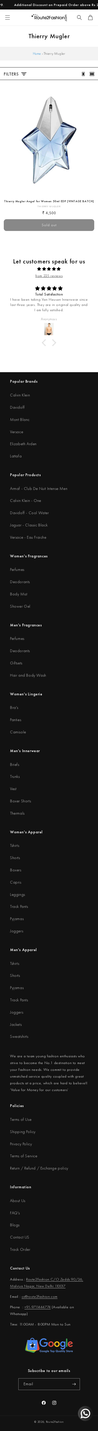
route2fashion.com (43, 1296)
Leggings (17, 894)
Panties (15, 719)
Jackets (16, 1024)
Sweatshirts (19, 1036)
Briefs (14, 764)
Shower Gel (20, 606)
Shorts (15, 857)
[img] (49, 268)
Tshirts (14, 845)
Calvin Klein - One (25, 500)
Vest (13, 788)
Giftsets (16, 663)
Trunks (15, 776)
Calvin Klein (20, 395)
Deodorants (20, 581)
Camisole (18, 732)
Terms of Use (20, 1119)
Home (37, 53)
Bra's (14, 707)
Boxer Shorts (20, 801)
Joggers (16, 931)
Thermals (17, 813)
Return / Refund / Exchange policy (39, 1168)
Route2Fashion (55, 1422)
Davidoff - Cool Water (29, 512)
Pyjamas (17, 918)
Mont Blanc (20, 419)
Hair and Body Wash (28, 675)
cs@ (25, 1296)
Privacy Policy (21, 1144)
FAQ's (15, 1213)
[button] (79, 17)
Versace (16, 431)
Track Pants (19, 906)
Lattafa (16, 456)
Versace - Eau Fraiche (28, 537)
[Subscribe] (74, 1384)
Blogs (15, 1225)
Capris (15, 882)
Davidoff (17, 407)
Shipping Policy (23, 1131)
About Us (17, 1200)
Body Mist (18, 594)
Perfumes (17, 569)
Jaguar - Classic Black (28, 525)
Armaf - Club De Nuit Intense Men (38, 488)
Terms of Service (23, 1156)
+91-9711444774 (37, 1307)
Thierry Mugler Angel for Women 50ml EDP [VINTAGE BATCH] (49, 201)
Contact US (19, 1237)
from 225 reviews (49, 275)
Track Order (20, 1249)
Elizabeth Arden (23, 443)
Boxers (15, 870)
